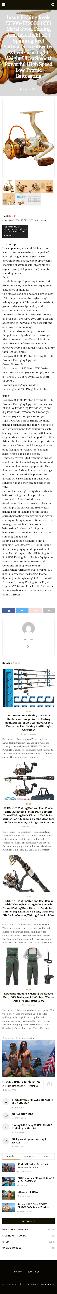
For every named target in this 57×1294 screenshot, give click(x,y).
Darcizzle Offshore (15, 1229)
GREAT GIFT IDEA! (23, 1114)
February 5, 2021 (28, 89)
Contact (18, 1272)
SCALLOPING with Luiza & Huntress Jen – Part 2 (21, 1084)
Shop (28, 711)
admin (28, 639)
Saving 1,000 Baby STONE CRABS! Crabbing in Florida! (33, 1206)
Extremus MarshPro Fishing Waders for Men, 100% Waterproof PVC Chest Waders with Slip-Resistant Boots (28, 997)
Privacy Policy (33, 1272)
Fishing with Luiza (13, 1235)
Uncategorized (12, 1248)
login (12, 1038)
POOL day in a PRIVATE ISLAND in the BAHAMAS (35, 1180)
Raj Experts (48, 1284)
